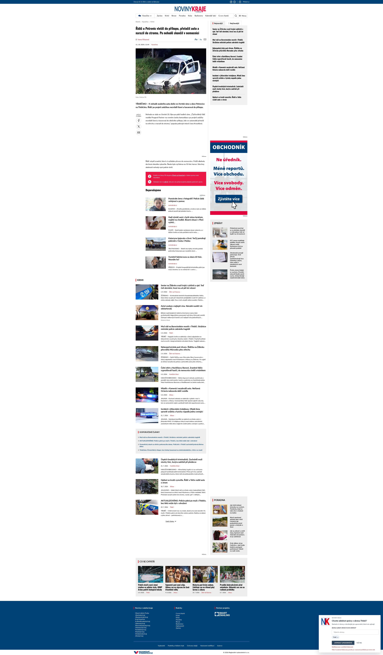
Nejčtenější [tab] (234, 23)
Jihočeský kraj (140, 615)
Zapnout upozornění (343, 643)
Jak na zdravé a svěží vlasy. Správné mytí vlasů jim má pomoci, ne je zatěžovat (237, 534)
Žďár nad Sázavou (174, 292)
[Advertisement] (176, 141)
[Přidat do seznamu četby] (205, 39)
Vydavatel (161, 646)
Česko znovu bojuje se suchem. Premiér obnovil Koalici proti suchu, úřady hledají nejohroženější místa (237, 274)
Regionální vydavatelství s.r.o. (239, 652)
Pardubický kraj (140, 629)
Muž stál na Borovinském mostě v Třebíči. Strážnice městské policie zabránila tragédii (170, 437)
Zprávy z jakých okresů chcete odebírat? (344, 628)
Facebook (231, 2)
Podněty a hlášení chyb (176, 646)
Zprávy (159, 16)
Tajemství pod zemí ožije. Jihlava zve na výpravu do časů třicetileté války (177, 587)
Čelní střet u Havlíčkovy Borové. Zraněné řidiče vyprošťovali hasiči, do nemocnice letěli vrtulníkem (227, 59)
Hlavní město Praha (142, 613)
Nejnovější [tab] (218, 23)
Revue (174, 16)
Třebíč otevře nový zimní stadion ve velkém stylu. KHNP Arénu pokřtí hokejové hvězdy (150, 587)
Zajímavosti (180, 626)
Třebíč (171, 333)
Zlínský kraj (139, 636)
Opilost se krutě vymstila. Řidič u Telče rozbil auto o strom (227, 98)
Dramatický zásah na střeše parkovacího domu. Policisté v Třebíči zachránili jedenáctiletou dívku (171, 445)
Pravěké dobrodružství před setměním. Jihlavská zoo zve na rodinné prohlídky (232, 587)
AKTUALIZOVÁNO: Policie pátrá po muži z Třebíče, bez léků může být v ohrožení (168, 441)
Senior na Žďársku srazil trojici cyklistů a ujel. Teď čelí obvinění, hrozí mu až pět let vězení (228, 31)
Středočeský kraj (141, 634)
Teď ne (359, 643)
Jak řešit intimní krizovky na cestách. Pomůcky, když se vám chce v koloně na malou (237, 509)
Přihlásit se (246, 2)
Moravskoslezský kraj (142, 625)
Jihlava (171, 395)
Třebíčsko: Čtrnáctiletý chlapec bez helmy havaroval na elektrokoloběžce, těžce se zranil (171, 450)
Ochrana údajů (192, 646)
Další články (170, 521)
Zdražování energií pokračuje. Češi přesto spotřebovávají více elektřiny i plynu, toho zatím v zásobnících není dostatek (237, 259)
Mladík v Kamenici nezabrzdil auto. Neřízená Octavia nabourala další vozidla (229, 68)
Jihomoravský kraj (141, 617)
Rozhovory (199, 16)
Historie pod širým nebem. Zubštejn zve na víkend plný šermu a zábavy (203, 587)
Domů (138, 22)
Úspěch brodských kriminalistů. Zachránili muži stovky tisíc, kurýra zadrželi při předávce (228, 89)
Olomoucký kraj (140, 627)
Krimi (167, 16)
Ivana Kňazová (143, 39)
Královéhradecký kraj (142, 621)
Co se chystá (223, 16)
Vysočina (145, 16)
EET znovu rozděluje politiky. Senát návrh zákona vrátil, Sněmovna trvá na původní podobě (237, 244)
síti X (166, 182)
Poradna (182, 16)
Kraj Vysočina (140, 619)
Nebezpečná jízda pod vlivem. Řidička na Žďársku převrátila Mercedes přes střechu (228, 49)
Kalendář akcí (210, 16)
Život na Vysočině (178, 175)
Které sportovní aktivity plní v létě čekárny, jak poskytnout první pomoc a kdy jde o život (236, 522)
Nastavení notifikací (207, 646)
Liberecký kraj (140, 623)
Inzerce (219, 646)
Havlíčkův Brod (174, 374)
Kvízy (190, 16)
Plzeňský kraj (139, 632)
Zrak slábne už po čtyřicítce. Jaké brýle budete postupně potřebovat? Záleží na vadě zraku (237, 547)
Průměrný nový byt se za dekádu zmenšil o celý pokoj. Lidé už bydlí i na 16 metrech (237, 231)
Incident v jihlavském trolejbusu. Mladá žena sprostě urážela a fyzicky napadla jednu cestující (229, 78)
